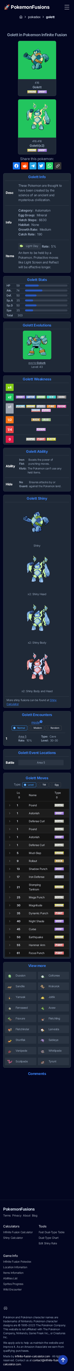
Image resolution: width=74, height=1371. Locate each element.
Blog (34, 1215)
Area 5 (22, 736)
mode (35, 722)
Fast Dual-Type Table (52, 1232)
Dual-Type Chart (49, 1237)
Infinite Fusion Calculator (18, 1232)
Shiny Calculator (13, 1237)
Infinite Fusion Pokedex (17, 1261)
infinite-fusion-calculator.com (32, 1356)
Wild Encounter (12, 1289)
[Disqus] (37, 1129)
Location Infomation (15, 1267)
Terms (7, 1215)
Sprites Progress (13, 1283)
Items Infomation (13, 1272)
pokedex (34, 17)
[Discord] (5, 1308)
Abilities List (10, 1278)
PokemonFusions (19, 1209)
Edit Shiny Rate (48, 1243)
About (26, 1215)
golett (50, 17)
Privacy (16, 1215)
